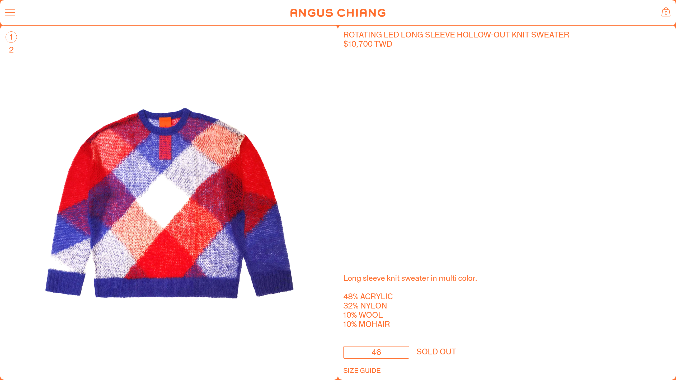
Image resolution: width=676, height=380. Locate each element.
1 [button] (11, 37)
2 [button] (11, 50)
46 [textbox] (376, 351)
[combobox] (376, 352)
